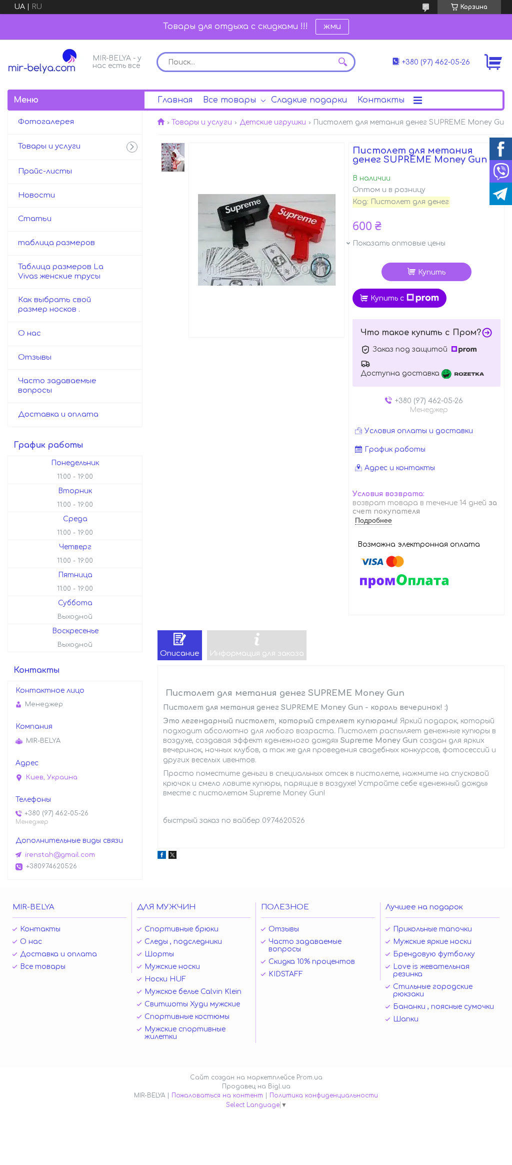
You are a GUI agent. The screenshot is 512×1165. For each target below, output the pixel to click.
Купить (432, 272)
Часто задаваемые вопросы (57, 386)
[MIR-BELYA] (48, 61)
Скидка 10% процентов (311, 961)
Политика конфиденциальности (324, 1095)
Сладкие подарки (309, 100)
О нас (29, 333)
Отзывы (35, 357)
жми (332, 26)
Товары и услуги (202, 122)
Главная (175, 100)
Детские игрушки (273, 122)
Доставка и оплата (58, 414)
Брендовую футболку (434, 954)
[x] (172, 856)
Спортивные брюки (181, 929)
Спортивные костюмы (187, 1016)
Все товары (229, 100)
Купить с (387, 298)
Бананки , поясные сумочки (443, 1006)
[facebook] (162, 856)
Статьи (35, 219)
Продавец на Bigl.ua (256, 1086)
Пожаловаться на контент (217, 1095)
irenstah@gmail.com (60, 854)
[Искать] (343, 62)
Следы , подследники (183, 941)
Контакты (381, 100)
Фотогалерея (46, 122)
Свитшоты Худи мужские (192, 1004)
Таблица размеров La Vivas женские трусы (61, 272)
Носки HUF (165, 979)
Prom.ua (309, 1077)
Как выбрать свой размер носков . (54, 305)
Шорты (159, 954)
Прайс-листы (45, 171)
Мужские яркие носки (432, 941)
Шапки (405, 1019)
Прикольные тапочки (432, 929)
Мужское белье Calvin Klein (193, 991)
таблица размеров (56, 243)
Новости (36, 195)
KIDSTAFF (285, 974)
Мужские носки (172, 966)
